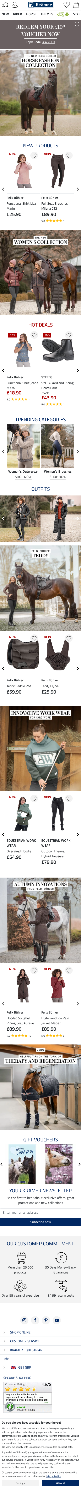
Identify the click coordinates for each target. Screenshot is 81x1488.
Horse (31, 14)
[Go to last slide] (3, 189)
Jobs (6, 1358)
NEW (5, 14)
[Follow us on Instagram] (24, 1320)
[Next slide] (77, 93)
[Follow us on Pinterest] (46, 1320)
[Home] (41, 4)
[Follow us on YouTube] (57, 1320)
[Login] (15, 4)
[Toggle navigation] (5, 5)
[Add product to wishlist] (34, 155)
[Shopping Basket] (76, 4)
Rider (17, 14)
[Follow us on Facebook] (35, 1320)
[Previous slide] (3, 93)
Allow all (60, 1483)
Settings (20, 1483)
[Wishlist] (67, 4)
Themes (47, 14)
